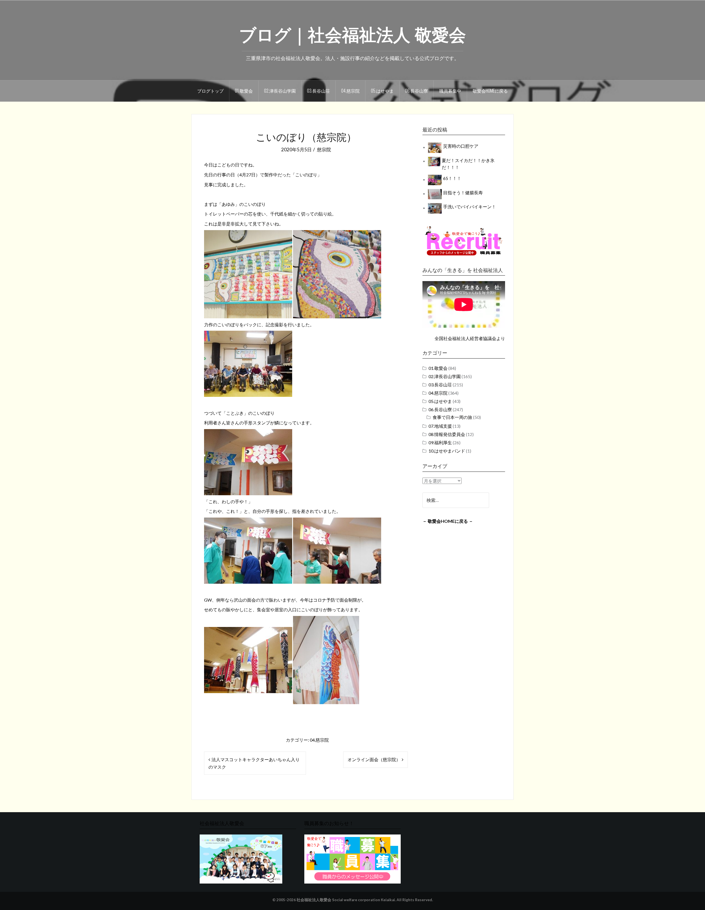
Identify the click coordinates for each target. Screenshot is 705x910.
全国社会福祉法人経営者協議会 (465, 338)
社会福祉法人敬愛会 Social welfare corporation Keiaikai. (346, 900)
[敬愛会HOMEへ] (241, 858)
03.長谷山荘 (318, 90)
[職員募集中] (463, 240)
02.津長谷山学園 (280, 90)
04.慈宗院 (350, 90)
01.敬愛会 (244, 90)
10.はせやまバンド (447, 450)
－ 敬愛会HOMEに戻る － (447, 521)
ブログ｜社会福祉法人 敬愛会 (352, 33)
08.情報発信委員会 (447, 434)
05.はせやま (382, 90)
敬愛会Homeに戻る (490, 90)
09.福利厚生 (440, 442)
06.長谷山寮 (416, 90)
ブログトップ (210, 90)
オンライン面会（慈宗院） (374, 759)
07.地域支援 (440, 426)
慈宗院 (324, 149)
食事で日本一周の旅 (452, 417)
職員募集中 (450, 90)
